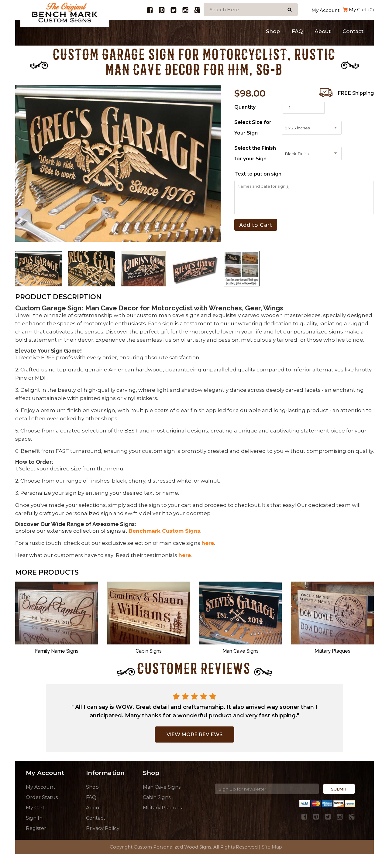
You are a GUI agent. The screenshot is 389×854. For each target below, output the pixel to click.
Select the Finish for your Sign (255, 153)
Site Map (272, 847)
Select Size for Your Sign (252, 127)
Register (36, 828)
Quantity (245, 107)
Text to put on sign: (258, 174)
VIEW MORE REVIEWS (194, 734)
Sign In (34, 818)
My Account (325, 10)
